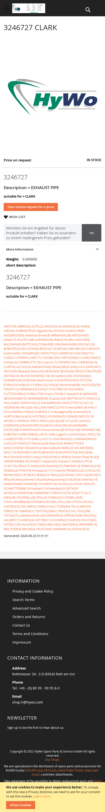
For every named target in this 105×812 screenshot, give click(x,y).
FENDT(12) (11, 389)
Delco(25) (37, 371)
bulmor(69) (12, 353)
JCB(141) (65, 421)
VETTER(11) (43, 520)
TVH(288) (83, 511)
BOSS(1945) (66, 348)
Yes (91, 233)
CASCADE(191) (84, 353)
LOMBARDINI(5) (84, 439)
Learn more (41, 796)
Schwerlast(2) (55, 488)
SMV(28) (10, 497)
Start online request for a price (31, 207)
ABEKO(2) (24, 326)
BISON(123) (86, 344)
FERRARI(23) (28, 389)
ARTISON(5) (80, 335)
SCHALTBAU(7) (84, 484)
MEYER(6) (87, 448)
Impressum (21, 642)
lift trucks (50, 770)
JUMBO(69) (11, 425)
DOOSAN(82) (82, 376)
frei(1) (49, 394)
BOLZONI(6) (30, 348)
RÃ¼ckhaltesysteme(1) (20, 479)
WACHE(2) (54, 524)
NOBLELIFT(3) (82, 461)
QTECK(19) (92, 470)
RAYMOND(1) (13, 475)
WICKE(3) (28, 529)
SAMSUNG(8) (13, 484)
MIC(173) (10, 452)
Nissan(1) (64, 461)
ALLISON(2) (56, 330)
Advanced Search (26, 608)
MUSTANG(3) (13, 457)
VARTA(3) (27, 520)
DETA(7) (80, 371)
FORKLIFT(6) (35, 394)
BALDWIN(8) (12, 344)
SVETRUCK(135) (15, 506)
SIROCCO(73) (61, 493)
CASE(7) (9, 357)
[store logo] (28, 8)
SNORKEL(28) (26, 497)
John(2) (85, 421)
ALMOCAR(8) (75, 330)
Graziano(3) (57, 398)
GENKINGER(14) (15, 398)
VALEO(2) (89, 515)
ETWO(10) (11, 385)
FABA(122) (40, 385)
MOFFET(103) (68, 452)
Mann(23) (56, 443)
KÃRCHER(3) (29, 434)
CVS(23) (25, 367)
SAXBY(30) (30, 484)
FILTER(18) (59, 389)
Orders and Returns (28, 616)
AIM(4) (85, 326)
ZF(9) (85, 529)
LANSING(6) (76, 434)
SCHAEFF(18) (48, 484)
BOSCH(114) (48, 348)
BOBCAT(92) (12, 348)
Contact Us (21, 625)
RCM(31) (29, 475)
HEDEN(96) (12, 407)
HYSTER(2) (39, 416)
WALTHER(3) (12, 529)
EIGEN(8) (29, 380)
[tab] (52, 249)
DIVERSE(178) (40, 376)
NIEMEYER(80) (14, 461)
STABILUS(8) (74, 497)
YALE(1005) (44, 529)
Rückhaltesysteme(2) (52, 479)
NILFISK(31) (33, 461)
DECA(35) (10, 371)
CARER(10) (65, 353)
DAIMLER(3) (60, 367)
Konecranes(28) (53, 429)
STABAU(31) (56, 497)
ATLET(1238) (25, 339)
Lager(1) (62, 434)
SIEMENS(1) (42, 493)
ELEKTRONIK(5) (68, 380)
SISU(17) (77, 493)
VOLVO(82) (88, 520)
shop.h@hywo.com (27, 702)
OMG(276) (38, 466)
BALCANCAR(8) (79, 339)
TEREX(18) (11, 511)
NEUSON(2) (51, 457)
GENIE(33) (90, 394)
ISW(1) (34, 421)
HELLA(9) (39, 407)
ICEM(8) (71, 416)
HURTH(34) (12, 416)
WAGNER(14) (88, 524)
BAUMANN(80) (67, 344)
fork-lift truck (34, 770)
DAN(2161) (77, 367)
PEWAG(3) (11, 470)
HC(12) (88, 403)
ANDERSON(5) (14, 335)
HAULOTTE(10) (72, 403)
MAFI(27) (25, 443)
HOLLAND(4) (13, 412)
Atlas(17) (10, 339)
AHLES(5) (51, 326)
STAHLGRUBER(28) (17, 502)
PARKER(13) (71, 466)
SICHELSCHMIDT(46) (18, 493)
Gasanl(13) (74, 394)
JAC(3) (54, 421)
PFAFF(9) (25, 470)
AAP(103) (10, 326)
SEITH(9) (72, 488)
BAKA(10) (61, 339)
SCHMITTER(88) (15, 488)
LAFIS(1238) (46, 434)
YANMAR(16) (61, 529)
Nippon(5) (49, 461)
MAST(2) (36, 448)
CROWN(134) (66, 362)
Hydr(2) (26, 416)
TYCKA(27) (11, 515)
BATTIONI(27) (32, 344)
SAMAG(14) (90, 479)
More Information (19, 249)
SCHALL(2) (65, 484)
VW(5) (42, 524)
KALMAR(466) (77, 425)
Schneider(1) (36, 488)
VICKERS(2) (60, 520)
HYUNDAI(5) (56, 416)
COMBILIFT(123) (29, 362)
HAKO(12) (93, 398)
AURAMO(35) (44, 339)
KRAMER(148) (90, 429)
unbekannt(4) (29, 515)
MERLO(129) (70, 448)
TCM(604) (63, 506)
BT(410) (94, 348)
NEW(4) (66, 457)
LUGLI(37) (11, 443)
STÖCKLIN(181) (82, 502)
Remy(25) (58, 475)
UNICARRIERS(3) (51, 515)
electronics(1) (46, 380)
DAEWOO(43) (41, 367)
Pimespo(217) (42, 470)
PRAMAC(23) (75, 470)
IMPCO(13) (86, 416)
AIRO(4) (9, 330)
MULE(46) (86, 452)
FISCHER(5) (76, 389)
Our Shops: (52, 760)
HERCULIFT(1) (57, 407)
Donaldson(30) (61, 376)
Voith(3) (74, 520)
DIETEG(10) (12, 376)
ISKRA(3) (23, 421)
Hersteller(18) (77, 407)
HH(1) (92, 407)
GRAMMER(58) (37, 398)
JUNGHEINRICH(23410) (36, 425)
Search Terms (23, 599)
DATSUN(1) (93, 367)
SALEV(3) (74, 479)
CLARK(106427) (90, 357)
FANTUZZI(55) (91, 385)
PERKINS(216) (91, 466)
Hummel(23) (82, 412)
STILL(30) (64, 502)
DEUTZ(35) (93, 371)
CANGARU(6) (30, 353)
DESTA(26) (67, 371)
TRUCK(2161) (67, 511)
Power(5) (58, 470)
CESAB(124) (50, 357)
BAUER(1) (49, 344)
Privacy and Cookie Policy (32, 591)
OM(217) (24, 466)
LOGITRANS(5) (62, 439)
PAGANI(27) (54, 466)
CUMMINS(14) (87, 362)
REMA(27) (43, 475)
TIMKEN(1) (26, 511)
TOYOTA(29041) (46, 511)
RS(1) (97, 475)
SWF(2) (32, 506)
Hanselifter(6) (51, 403)
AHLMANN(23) (69, 326)
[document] (53, 797)
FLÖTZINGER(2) (15, 394)
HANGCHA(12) (30, 403)
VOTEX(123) (12, 524)
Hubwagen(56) (61, 412)
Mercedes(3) (52, 448)
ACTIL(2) (38, 326)
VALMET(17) (12, 520)
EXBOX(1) (25, 385)
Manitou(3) (40, 443)
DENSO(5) (52, 371)
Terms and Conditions (30, 633)
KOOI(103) (72, 429)
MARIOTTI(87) (74, 443)
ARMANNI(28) (61, 335)
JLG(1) (75, 421)
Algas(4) (42, 330)
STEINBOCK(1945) (44, 502)
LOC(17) (45, 439)
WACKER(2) (70, 524)
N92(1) (27, 457)
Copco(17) (49, 362)
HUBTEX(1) (42, 412)
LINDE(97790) (13, 439)
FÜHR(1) (60, 394)
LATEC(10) (93, 434)
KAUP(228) (11, 429)
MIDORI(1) (24, 452)
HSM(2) (28, 412)
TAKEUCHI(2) (46, 506)
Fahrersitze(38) (69, 385)
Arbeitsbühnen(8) (37, 335)
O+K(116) (10, 466)
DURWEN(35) (13, 380)
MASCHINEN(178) (16, 448)
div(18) (25, 376)
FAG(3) (53, 385)
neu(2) (37, 457)
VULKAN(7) (29, 524)
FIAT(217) (44, 389)
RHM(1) (70, 475)
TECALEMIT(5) (81, 506)
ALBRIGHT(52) (25, 330)
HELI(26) (26, 407)
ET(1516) (86, 380)
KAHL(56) (60, 425)
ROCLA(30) (85, 475)
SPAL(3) (41, 497)
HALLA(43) (11, 403)
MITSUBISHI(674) (45, 452)
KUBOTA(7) (11, 434)
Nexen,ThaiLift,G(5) (85, 457)
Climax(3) (10, 362)
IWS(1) (44, 421)
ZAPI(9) (76, 529)
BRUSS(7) (81, 348)
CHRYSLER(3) (69, 357)
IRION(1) (10, 421)
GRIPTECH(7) (75, 398)
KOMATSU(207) (30, 429)
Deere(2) (24, 371)
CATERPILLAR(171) (28, 357)
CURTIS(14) (12, 367)
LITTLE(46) (31, 439)
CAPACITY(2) (48, 353)
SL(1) (87, 493)
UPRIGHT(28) (73, 515)
